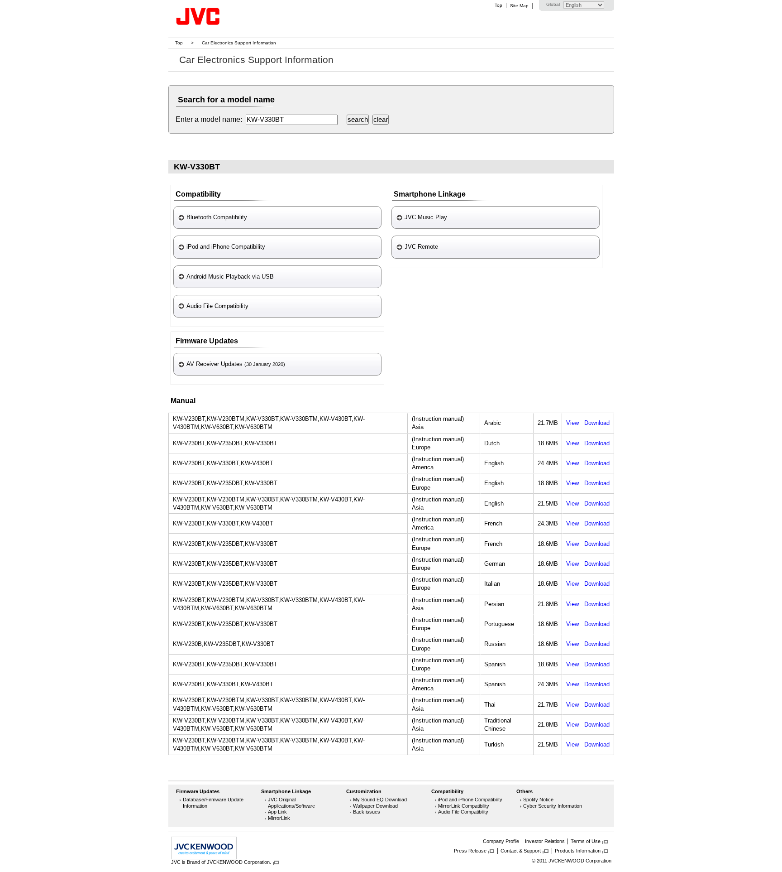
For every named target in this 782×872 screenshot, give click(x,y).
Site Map (519, 5)
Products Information (578, 850)
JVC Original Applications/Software (291, 803)
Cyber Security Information (552, 806)
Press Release (470, 850)
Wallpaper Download (375, 806)
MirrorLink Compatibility (463, 806)
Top (498, 5)
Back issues (366, 811)
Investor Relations (545, 841)
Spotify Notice (538, 799)
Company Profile (501, 841)
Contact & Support (521, 850)
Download (597, 422)
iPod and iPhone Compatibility (470, 799)
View (572, 422)
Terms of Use (586, 841)
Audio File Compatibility (463, 811)
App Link (277, 811)
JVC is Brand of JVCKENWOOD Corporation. (221, 862)
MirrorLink (279, 818)
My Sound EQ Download (380, 799)
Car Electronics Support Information (239, 42)
